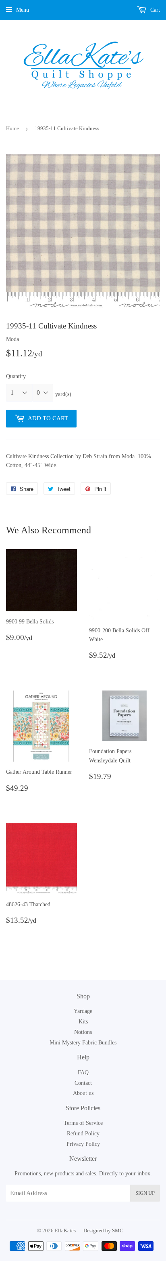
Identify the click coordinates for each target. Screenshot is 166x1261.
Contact (83, 1083)
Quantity (16, 376)
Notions (83, 1032)
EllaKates (65, 1230)
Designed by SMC (103, 1230)
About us (83, 1093)
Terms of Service (83, 1123)
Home (12, 128)
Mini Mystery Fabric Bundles (83, 1043)
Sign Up (145, 1193)
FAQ (83, 1072)
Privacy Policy (83, 1144)
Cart (154, 10)
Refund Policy (83, 1133)
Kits (83, 1022)
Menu (22, 10)
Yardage (83, 1011)
